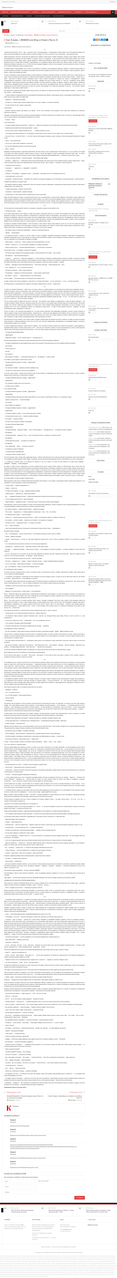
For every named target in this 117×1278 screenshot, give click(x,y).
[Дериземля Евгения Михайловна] (92, 382)
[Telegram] (99, 40)
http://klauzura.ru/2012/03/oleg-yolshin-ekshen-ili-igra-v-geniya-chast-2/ (28, 1158)
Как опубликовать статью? (42, 16)
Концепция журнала (17, 16)
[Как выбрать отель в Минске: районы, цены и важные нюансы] (92, 539)
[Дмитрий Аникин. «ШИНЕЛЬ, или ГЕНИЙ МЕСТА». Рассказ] (92, 284)
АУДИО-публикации (47, 12)
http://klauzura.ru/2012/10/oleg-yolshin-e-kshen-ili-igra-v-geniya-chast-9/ (28, 1135)
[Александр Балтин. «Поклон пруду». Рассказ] (92, 269)
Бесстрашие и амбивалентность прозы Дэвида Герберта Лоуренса (98, 152)
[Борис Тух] (92, 415)
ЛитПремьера (20, 35)
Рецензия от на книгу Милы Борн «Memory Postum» (100, 31)
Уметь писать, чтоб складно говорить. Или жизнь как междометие (99, 144)
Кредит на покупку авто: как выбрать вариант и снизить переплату (98, 564)
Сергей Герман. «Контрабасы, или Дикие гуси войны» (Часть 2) (65, 1097)
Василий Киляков (93, 337)
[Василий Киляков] (100, 350)
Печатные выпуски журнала (20, 12)
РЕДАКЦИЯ (29, 16)
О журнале (5, 16)
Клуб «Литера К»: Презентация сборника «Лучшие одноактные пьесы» (22, 1211)
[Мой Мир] (102, 40)
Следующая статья (75, 1092)
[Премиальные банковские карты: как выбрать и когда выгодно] (92, 555)
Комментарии (93, 482)
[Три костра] (7, 23)
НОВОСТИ (5, 12)
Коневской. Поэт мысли (92, 23)
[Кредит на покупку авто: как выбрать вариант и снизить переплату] (92, 570)
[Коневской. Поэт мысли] (82, 23)
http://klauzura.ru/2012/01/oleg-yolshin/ (19, 1126)
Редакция (16, 43)
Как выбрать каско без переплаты (98, 493)
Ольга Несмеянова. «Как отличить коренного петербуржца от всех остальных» (99, 446)
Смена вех (91, 166)
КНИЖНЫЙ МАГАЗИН (64, 12)
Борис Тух (91, 410)
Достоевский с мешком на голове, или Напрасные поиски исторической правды (100, 433)
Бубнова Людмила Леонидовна (96, 391)
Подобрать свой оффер (94, 63)
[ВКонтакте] (94, 40)
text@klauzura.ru (68, 1229)
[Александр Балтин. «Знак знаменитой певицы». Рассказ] (92, 299)
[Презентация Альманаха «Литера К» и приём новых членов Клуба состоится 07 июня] (82, 1210)
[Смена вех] (92, 171)
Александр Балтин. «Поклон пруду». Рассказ (100, 264)
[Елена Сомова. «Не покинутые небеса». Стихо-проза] (92, 314)
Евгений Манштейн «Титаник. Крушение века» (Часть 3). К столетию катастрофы (25, 1097)
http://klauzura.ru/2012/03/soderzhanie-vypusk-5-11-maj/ (24, 1167)
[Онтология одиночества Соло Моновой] (44, 23)
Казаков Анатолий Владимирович (97, 397)
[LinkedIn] (104, 40)
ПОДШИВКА (78, 12)
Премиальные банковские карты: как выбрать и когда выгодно (98, 549)
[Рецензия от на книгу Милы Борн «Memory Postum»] (92, 134)
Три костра (14, 23)
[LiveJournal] (107, 40)
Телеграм (112, 1)
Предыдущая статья (14, 1092)
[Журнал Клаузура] (7, 7)
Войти (90, 476)
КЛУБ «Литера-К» (91, 12)
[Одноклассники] (97, 40)
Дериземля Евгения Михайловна (97, 377)
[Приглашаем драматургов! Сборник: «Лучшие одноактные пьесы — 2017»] (44, 1210)
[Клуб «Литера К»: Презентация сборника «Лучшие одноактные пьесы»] (7, 1210)
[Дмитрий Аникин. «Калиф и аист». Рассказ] (100, 237)
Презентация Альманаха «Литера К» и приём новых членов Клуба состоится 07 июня (98, 1211)
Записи (91, 479)
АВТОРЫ (34, 12)
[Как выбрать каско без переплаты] (100, 506)
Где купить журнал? (58, 16)
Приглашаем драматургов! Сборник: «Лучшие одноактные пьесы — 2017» (61, 1211)
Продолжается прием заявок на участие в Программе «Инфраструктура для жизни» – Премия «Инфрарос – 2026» (100, 580)
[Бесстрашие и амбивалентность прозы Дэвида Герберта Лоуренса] (92, 157)
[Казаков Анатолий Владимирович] (92, 401)
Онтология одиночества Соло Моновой (59, 23)
